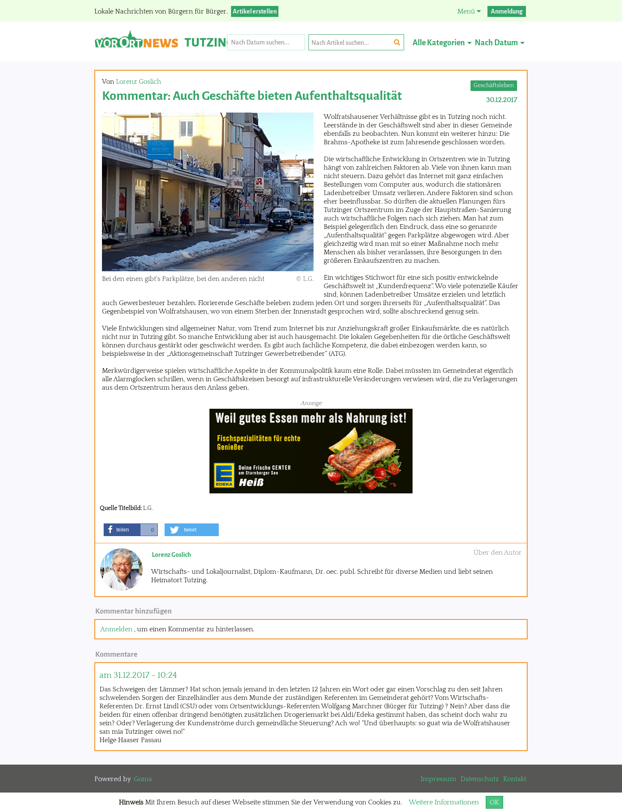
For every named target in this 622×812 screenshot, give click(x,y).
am (138, 675)
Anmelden (116, 629)
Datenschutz (479, 779)
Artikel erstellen (255, 11)
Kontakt (514, 779)
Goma (143, 779)
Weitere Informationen (444, 802)
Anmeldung (507, 11)
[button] (131, 529)
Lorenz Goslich (138, 81)
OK (494, 802)
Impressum (438, 779)
